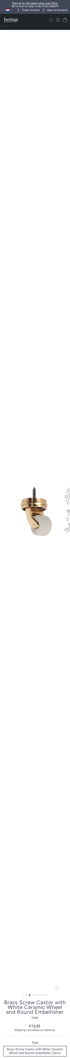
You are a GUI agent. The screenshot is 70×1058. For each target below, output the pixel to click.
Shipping (20, 1030)
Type (35, 1042)
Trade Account (31, 10)
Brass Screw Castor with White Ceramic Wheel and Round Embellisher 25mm (35, 1051)
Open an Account (57, 10)
